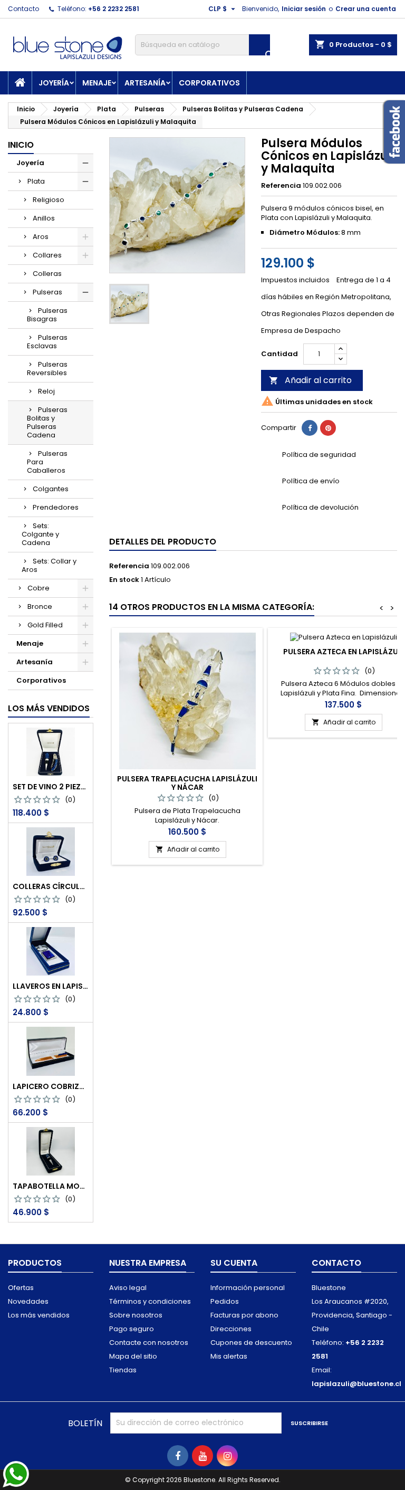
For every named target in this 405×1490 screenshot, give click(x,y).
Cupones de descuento (251, 1343)
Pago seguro (131, 1329)
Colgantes (51, 489)
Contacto (23, 8)
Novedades (28, 1301)
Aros (41, 237)
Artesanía (145, 83)
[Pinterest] (328, 428)
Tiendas (123, 1370)
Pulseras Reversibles (47, 368)
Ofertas (21, 1288)
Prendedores (56, 507)
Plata (36, 181)
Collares (47, 255)
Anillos (44, 218)
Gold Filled (45, 625)
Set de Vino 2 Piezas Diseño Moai (51, 786)
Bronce (39, 606)
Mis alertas (228, 1356)
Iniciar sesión (304, 8)
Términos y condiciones (150, 1301)
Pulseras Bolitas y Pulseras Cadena (47, 422)
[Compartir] (309, 428)
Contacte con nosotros (148, 1343)
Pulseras (47, 292)
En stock (124, 580)
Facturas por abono (244, 1315)
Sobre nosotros (135, 1315)
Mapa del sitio (133, 1356)
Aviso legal (128, 1288)
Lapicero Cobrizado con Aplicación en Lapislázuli (51, 1086)
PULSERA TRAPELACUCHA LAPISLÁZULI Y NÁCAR (187, 782)
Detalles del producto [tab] (162, 542)
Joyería (53, 83)
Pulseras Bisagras (47, 314)
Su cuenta (233, 1263)
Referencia (281, 185)
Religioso (48, 200)
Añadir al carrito (310, 380)
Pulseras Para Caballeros (47, 461)
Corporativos (209, 83)
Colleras (47, 274)
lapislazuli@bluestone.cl (356, 1384)
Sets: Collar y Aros (49, 565)
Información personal (247, 1288)
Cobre (38, 588)
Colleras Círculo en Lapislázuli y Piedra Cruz (51, 886)
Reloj (46, 391)
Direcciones (231, 1329)
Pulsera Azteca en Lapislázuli (343, 651)
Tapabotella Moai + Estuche (51, 1186)
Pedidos (224, 1301)
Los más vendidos (49, 708)
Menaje (96, 83)
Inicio (21, 145)
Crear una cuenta (365, 8)
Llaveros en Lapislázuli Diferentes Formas (51, 986)
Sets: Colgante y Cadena (40, 534)
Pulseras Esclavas (47, 341)
